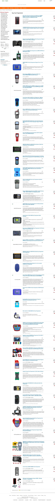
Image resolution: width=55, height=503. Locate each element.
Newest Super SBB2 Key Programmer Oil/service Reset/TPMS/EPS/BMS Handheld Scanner (31, 74)
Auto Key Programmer (29, 34)
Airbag (26, 164)
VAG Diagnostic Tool (4, 27)
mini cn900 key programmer (39, 368)
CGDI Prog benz (30, 438)
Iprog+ (27, 23)
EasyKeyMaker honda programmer (39, 305)
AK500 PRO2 (33, 212)
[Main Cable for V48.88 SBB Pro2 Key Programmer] (17, 316)
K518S (30, 33)
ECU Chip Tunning (3, 24)
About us (36, 495)
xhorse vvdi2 (40, 200)
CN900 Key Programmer (32, 368)
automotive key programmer (30, 236)
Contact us (39, 495)
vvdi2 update (27, 200)
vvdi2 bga (29, 392)
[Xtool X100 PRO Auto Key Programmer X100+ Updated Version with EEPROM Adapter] (17, 137)
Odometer (24, 164)
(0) (42, 19)
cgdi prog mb (26, 438)
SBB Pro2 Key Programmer (35, 315)
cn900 (25, 368)
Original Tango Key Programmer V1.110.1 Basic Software (33, 371)
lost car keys (38, 34)
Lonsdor (25, 59)
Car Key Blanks (3, 28)
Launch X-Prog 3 (26, 403)
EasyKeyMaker (26, 305)
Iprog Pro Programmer (41, 23)
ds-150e (31, 94)
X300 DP (32, 260)
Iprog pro (32, 23)
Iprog (25, 23)
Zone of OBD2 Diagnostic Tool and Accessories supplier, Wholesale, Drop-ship (8, 5)
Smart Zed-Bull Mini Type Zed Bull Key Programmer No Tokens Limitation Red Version (33, 418)
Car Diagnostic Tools (4, 16)
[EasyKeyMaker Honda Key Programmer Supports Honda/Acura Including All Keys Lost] (17, 304)
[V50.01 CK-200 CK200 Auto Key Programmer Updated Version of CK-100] (17, 184)
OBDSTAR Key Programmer (27, 260)
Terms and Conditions (31, 495)
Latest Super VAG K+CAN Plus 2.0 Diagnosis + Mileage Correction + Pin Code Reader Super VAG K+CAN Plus (33, 98)
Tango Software (36, 377)
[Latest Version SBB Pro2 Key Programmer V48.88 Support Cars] (17, 292)
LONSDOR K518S (26, 33)
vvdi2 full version (37, 200)
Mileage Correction (26, 105)
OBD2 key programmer (27, 186)
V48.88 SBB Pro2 (32, 69)
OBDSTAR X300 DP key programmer (38, 260)
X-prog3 (37, 403)
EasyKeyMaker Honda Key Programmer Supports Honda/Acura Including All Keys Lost (32, 299)
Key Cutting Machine (4, 19)
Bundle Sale (2, 35)
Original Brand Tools (4, 13)
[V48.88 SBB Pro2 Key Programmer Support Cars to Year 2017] (17, 67)
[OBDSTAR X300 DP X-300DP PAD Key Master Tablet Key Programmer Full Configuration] (17, 149)
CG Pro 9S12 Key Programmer (28, 175)
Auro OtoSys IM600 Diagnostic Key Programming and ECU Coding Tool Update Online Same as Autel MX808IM (33, 275)
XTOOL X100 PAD (26, 356)
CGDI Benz (33, 438)
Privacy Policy (25, 495)
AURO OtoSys (34, 284)
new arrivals (33, 175)
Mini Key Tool (38, 115)
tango (39, 377)
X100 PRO (33, 140)
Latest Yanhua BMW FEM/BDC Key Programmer (31, 466)
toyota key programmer (37, 187)
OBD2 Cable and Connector (5, 31)
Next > (29, 490)
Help (45, 495)
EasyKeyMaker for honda (31, 305)
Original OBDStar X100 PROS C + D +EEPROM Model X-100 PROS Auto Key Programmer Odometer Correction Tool (33, 240)
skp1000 (32, 33)
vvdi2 (25, 200)
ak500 (36, 212)
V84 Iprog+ (25, 484)
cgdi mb (36, 438)
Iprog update (33, 484)
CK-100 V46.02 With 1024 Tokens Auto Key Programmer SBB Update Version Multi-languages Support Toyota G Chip (33, 122)
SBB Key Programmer (27, 69)
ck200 (33, 187)
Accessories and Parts (4, 32)
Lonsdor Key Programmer (37, 33)
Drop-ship (21, 495)
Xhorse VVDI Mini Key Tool (27, 115)
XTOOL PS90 (26, 94)
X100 (30, 140)
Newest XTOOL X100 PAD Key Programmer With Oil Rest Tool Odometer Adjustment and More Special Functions (33, 348)
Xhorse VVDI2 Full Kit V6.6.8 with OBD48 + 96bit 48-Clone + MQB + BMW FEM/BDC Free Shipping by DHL (33, 191)
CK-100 (25, 187)
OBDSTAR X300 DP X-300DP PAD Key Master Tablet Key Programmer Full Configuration (33, 145)
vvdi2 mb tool (25, 392)
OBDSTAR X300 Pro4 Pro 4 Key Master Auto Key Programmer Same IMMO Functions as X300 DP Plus (32, 455)
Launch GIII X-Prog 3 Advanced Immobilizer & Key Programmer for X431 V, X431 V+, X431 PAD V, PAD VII (32, 395)
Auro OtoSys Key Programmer (28, 284)
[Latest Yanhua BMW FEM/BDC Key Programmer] (17, 471)
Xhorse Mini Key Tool (34, 115)
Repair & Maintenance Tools (5, 39)
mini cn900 (27, 368)
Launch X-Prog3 (31, 403)
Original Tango (26, 377)
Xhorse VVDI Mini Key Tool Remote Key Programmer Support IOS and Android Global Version (32, 109)
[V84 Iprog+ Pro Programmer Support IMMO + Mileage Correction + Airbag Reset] (17, 483)
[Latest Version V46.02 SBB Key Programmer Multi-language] (17, 220)
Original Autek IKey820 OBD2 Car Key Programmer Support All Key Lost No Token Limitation (33, 39)
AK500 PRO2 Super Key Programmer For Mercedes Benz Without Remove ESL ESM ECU (33, 204)
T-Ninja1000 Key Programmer (28, 414)
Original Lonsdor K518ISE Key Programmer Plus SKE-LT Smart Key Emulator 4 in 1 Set (33, 336)
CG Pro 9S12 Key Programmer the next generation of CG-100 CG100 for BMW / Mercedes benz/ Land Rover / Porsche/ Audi (33, 168)
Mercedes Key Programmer (27, 212)
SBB (23, 187)
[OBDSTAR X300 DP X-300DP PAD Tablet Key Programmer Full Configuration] (17, 256)
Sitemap (42, 495)
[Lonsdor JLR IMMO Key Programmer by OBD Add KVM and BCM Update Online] (17, 55)
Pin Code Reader (31, 105)
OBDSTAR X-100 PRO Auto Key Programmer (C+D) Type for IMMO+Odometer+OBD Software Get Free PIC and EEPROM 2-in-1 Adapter (33, 442)
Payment (18, 495)
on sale (27, 83)
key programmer (40, 69)
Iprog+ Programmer (35, 23)
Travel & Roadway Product (5, 36)
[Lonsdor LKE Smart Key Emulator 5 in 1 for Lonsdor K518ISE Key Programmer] (17, 268)
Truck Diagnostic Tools (4, 15)
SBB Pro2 (36, 69)
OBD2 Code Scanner (4, 20)
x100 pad (30, 356)
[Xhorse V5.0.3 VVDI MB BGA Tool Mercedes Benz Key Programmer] (17, 388)
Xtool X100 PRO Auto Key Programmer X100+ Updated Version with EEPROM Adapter (32, 133)
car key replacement (34, 34)
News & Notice (14, 495)
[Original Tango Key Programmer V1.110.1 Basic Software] (17, 376)
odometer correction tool (37, 105)
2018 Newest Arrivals (38, 284)
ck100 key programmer (29, 187)
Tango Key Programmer (31, 377)
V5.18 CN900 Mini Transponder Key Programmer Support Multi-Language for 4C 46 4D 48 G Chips (33, 360)
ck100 (37, 186)
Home (1, 8)
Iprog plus (29, 23)
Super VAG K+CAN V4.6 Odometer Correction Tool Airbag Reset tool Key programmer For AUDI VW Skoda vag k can (33, 156)
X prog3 (34, 403)
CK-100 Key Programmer (33, 130)
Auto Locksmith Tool (4, 23)
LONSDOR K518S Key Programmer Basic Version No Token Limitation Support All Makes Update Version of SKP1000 (33, 28)
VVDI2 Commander (31, 200)
